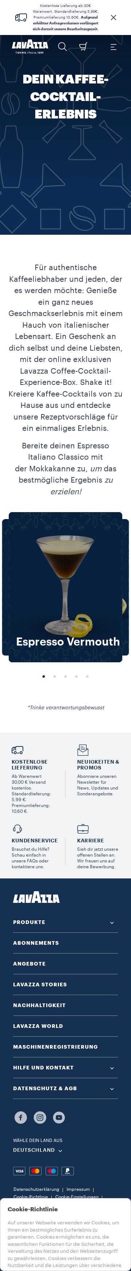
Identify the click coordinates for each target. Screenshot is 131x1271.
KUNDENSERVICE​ (35, 840)
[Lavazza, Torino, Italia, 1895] (30, 46)
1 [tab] (43, 677)
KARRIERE (90, 840)
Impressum (78, 1189)
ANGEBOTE (29, 963)
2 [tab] (54, 677)
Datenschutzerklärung (36, 1189)
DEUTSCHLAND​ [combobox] (34, 1150)
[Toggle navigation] (113, 46)
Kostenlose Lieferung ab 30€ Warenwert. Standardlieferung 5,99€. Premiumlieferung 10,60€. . (66, 17)
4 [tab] (76, 677)
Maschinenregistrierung (55, 1046)
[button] (113, 17)
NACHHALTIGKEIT (39, 1005)
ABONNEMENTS (36, 943)
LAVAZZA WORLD (38, 1026)
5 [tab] (87, 677)
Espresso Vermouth (68, 641)
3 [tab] (65, 677)
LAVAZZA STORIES (40, 984)
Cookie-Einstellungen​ (77, 1197)
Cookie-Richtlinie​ (30, 1197)
